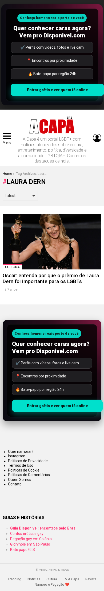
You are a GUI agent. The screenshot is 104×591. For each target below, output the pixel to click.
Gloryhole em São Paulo (30, 544)
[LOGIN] (97, 138)
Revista (91, 579)
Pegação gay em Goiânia (31, 539)
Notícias (33, 579)
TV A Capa (71, 579)
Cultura (12, 267)
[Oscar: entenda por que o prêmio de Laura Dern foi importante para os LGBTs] (52, 241)
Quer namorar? (21, 451)
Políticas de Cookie (23, 470)
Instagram (16, 456)
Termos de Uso (20, 465)
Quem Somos (19, 479)
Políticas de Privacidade (28, 461)
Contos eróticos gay (26, 533)
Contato (15, 484)
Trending (14, 579)
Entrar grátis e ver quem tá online (57, 90)
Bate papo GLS (22, 549)
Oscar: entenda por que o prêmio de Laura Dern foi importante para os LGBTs (51, 278)
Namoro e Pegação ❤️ (52, 584)
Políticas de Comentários (29, 475)
